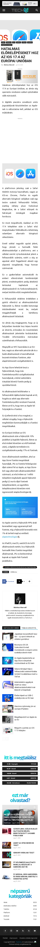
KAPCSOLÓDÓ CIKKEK (11, 628)
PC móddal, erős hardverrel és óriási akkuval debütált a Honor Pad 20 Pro (25, 876)
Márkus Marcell (9, 65)
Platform (9, 42)
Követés (33, 769)
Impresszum (13, 938)
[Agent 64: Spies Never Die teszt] (6, 845)
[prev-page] (3, 738)
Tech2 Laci (7, 823)
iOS (14, 42)
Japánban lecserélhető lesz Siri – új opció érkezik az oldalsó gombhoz (25, 636)
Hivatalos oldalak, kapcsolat (28, 938)
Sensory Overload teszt (23, 853)
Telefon (18, 42)
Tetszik (33, 764)
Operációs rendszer (7, 45)
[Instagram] (11, 931)
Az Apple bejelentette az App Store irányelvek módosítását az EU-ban (24, 660)
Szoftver (30, 42)
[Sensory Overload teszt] (6, 855)
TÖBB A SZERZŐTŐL (29, 628)
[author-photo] (20, 604)
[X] (29, 931)
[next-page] (7, 738)
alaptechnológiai (9, 537)
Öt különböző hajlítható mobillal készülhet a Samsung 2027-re (24, 865)
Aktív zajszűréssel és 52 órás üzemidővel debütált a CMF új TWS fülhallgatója (19, 817)
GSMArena (13, 572)
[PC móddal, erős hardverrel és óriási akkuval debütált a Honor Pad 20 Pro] (6, 876)
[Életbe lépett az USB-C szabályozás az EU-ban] (7, 698)
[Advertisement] (20, 140)
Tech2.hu (19, 942)
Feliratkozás (31, 783)
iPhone (24, 42)
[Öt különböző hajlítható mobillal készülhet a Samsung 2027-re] (6, 864)
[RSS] (23, 931)
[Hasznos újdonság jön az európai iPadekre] (7, 709)
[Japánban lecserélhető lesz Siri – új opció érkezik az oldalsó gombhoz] (7, 636)
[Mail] (17, 931)
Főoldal (5, 938)
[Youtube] (35, 931)
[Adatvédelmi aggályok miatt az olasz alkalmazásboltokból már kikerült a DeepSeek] (7, 685)
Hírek (3, 42)
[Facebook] (5, 931)
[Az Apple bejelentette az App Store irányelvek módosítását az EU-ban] (7, 661)
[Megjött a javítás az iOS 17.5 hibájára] (7, 730)
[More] (29, 581)
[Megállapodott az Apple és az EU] (7, 720)
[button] (3, 10)
